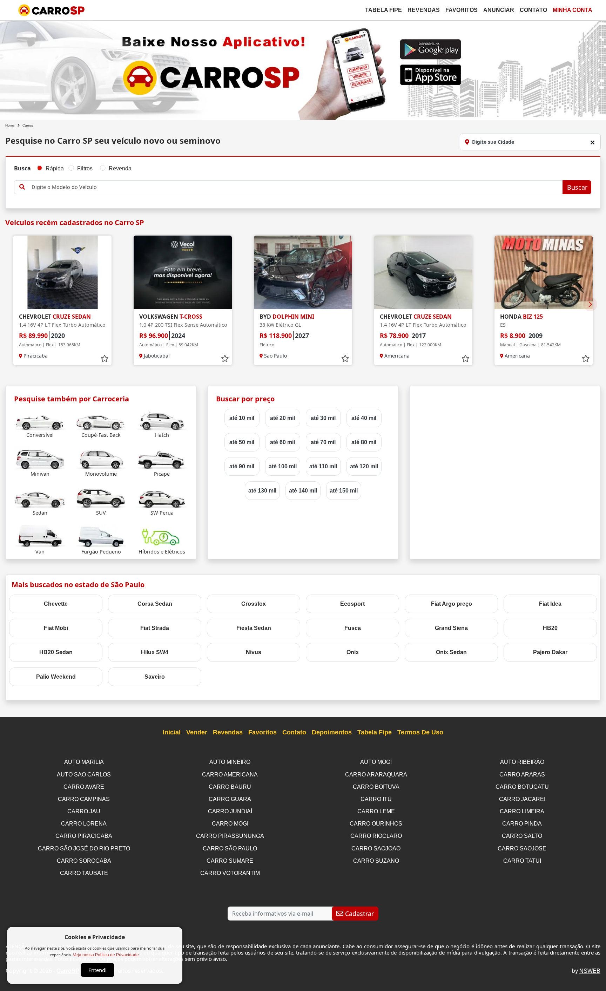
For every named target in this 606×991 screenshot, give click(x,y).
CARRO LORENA (84, 824)
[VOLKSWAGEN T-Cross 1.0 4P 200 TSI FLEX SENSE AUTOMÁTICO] (183, 272)
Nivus (253, 652)
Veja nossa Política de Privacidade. (106, 954)
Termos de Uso (420, 732)
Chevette (56, 604)
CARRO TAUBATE (84, 873)
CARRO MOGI (230, 824)
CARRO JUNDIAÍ (230, 811)
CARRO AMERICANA (230, 775)
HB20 (550, 628)
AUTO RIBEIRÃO (522, 762)
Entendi (97, 969)
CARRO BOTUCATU (522, 787)
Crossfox (253, 604)
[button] (590, 304)
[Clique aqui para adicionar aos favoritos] (104, 358)
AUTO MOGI (376, 762)
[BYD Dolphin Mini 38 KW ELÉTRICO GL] (303, 272)
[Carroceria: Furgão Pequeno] (101, 536)
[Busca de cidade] (592, 142)
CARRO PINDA (522, 824)
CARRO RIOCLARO (376, 836)
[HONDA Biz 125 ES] (543, 272)
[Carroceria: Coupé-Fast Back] (101, 419)
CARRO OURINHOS (376, 824)
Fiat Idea (550, 604)
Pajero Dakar (550, 652)
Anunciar (498, 10)
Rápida (55, 168)
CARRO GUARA (230, 799)
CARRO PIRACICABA (83, 836)
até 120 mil (364, 466)
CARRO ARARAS (522, 775)
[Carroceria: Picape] (162, 458)
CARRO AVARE (83, 787)
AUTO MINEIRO (229, 762)
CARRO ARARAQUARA (376, 775)
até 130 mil (262, 491)
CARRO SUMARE (230, 861)
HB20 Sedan (56, 652)
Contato (533, 10)
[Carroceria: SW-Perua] (162, 497)
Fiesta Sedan (253, 628)
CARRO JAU (83, 811)
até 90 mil (241, 466)
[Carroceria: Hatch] (162, 419)
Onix (352, 652)
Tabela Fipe (383, 10)
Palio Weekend (56, 677)
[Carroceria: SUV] (101, 497)
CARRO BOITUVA (376, 787)
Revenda (120, 168)
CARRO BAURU (230, 787)
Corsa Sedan (154, 604)
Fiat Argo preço (451, 604)
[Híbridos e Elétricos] (162, 536)
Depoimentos (332, 732)
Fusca (352, 628)
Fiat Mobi (56, 628)
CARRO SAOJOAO (375, 848)
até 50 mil (241, 442)
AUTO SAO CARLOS (84, 775)
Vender (196, 732)
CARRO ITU (376, 799)
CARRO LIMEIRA (522, 811)
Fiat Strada (154, 628)
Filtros (85, 168)
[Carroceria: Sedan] (40, 497)
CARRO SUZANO (376, 861)
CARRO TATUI (522, 861)
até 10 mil (241, 418)
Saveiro (154, 677)
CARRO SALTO (522, 836)
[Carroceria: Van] (40, 536)
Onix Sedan (451, 652)
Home (10, 125)
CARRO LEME (376, 811)
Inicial (172, 732)
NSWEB (589, 971)
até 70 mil (323, 442)
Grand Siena (451, 628)
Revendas (424, 10)
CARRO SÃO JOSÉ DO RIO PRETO (84, 848)
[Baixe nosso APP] (303, 69)
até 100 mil (283, 466)
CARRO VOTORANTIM (230, 873)
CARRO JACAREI (522, 799)
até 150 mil (344, 491)
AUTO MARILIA (84, 762)
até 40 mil (363, 418)
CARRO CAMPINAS (84, 799)
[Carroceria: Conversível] (40, 419)
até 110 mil (323, 466)
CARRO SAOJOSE (522, 848)
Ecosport (352, 604)
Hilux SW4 (154, 652)
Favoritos (461, 10)
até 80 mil (363, 442)
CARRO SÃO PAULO (230, 848)
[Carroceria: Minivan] (40, 458)
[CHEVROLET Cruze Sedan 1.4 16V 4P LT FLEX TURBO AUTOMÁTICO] (62, 272)
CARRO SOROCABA (84, 861)
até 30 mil (323, 418)
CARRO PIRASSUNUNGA (230, 836)
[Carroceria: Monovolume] (101, 458)
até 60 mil (282, 442)
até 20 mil (282, 418)
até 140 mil (303, 491)
